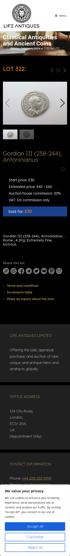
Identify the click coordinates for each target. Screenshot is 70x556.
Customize (35, 537)
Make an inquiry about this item (30, 299)
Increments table (19, 292)
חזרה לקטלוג (58, 71)
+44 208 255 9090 (36, 478)
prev (51, 71)
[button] (62, 103)
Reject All (35, 547)
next (64, 71)
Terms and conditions (22, 286)
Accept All (35, 526)
